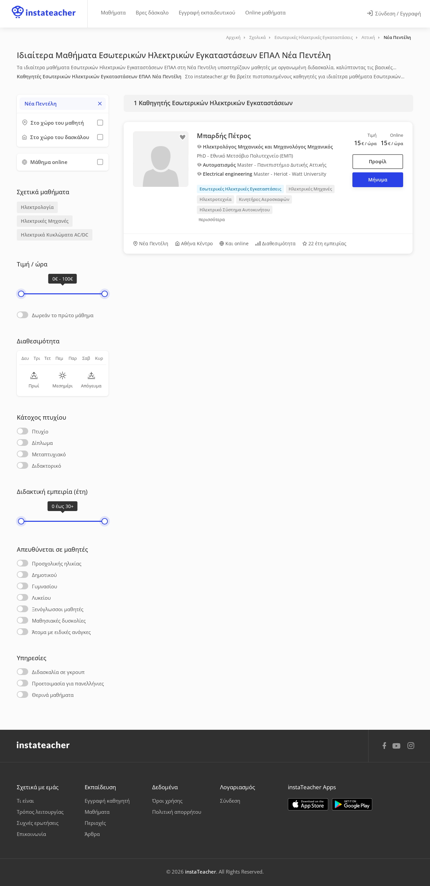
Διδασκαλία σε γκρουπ (58, 672)
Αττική (368, 37)
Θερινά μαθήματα (53, 694)
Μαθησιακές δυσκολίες (59, 620)
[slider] (21, 294)
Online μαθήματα (265, 12)
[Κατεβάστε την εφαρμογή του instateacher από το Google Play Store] (352, 804)
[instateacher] (44, 5)
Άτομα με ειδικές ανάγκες (61, 632)
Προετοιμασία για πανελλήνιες (68, 683)
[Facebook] (384, 747)
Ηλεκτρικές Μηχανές (45, 221)
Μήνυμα (377, 179)
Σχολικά (257, 37)
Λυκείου (41, 597)
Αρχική (233, 37)
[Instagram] (411, 746)
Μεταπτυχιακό (49, 454)
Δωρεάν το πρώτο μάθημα (62, 315)
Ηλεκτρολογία (37, 207)
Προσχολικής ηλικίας (56, 563)
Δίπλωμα (42, 442)
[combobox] (62, 103)
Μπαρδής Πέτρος (224, 135)
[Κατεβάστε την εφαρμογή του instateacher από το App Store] (308, 804)
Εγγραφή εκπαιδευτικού (207, 12)
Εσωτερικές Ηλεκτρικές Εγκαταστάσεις (313, 37)
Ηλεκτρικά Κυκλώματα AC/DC (54, 234)
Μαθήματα (113, 12)
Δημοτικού (44, 575)
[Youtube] (397, 748)
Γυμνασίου (44, 586)
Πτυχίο (40, 431)
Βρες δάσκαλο (152, 12)
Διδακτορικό (46, 465)
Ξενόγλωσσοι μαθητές (57, 609)
